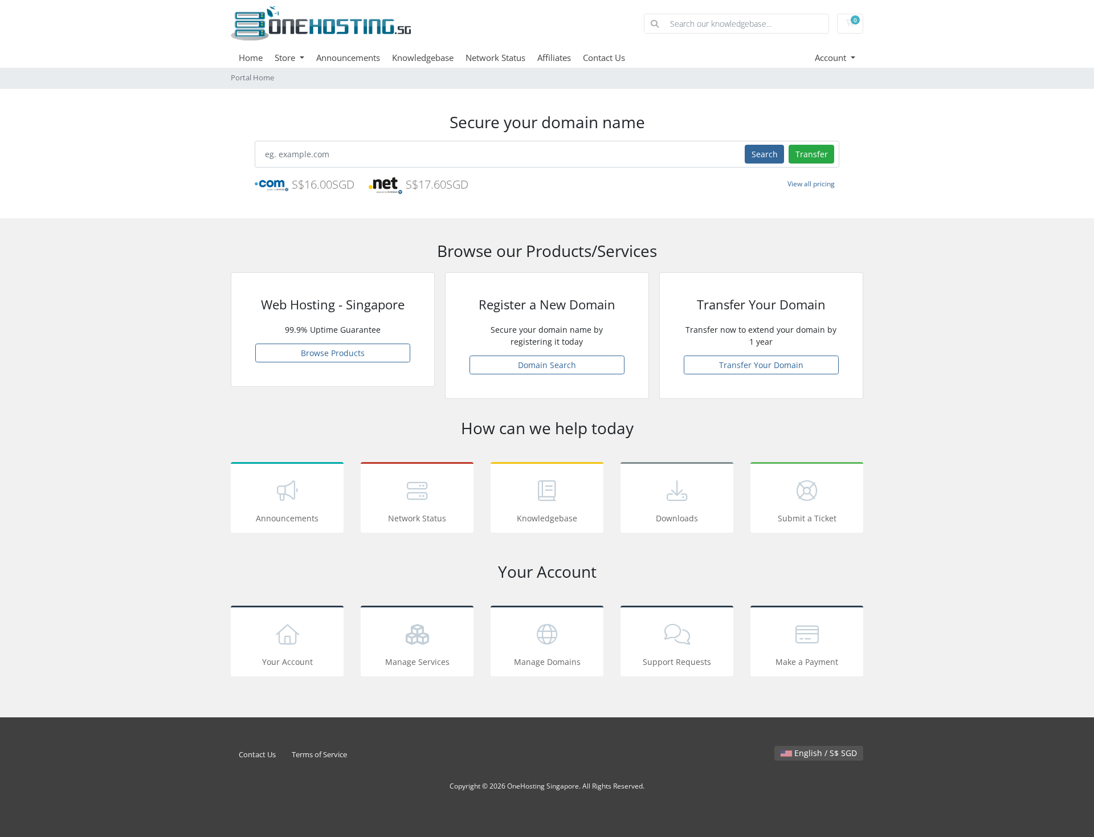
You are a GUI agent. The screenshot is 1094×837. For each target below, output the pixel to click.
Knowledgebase (423, 57)
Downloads (677, 518)
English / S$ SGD (824, 753)
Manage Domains (547, 661)
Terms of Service (319, 755)
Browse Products (333, 353)
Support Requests (677, 661)
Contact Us (604, 57)
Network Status (495, 57)
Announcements (348, 57)
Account (831, 57)
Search (765, 154)
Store (286, 57)
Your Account (287, 661)
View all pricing (811, 184)
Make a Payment (806, 661)
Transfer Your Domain (761, 365)
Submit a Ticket (807, 518)
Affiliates (554, 57)
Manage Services (417, 661)
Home (251, 57)
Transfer (811, 154)
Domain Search (547, 365)
